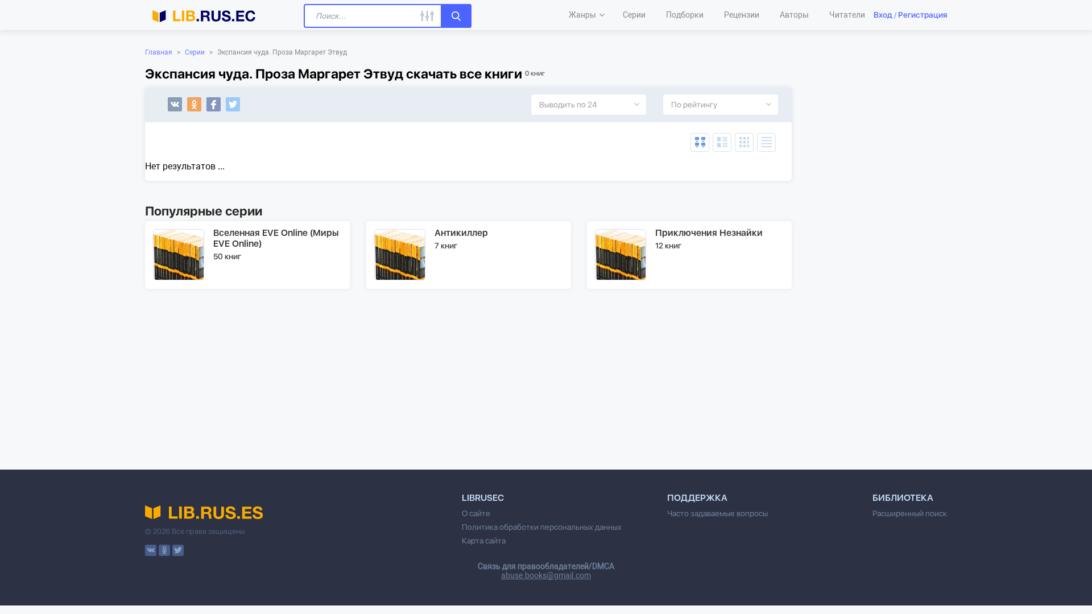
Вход (883, 14)
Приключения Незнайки (709, 232)
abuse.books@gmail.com (546, 575)
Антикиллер (461, 232)
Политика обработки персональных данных (542, 527)
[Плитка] (744, 142)
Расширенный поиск (909, 513)
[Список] (722, 142)
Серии (195, 52)
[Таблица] (699, 142)
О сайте (476, 513)
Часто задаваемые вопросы (717, 513)
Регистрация (922, 14)
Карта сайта (484, 540)
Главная (158, 52)
